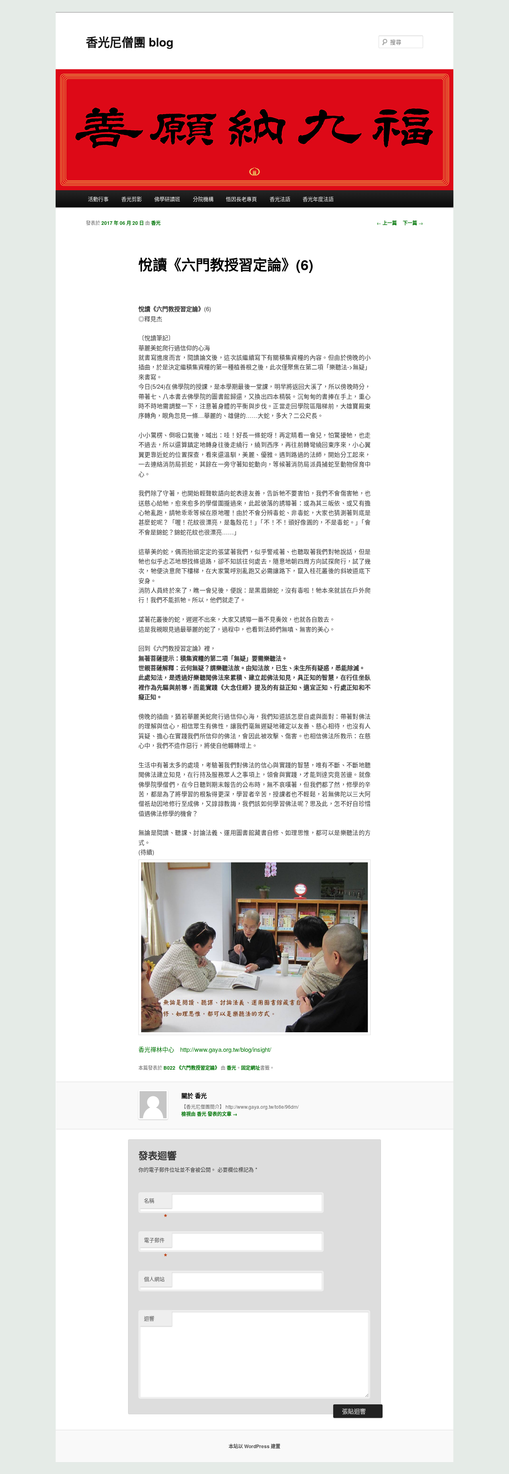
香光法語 (280, 199)
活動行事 (98, 199)
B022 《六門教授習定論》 (191, 1067)
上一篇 (387, 222)
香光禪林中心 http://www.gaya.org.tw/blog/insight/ (204, 1049)
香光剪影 (131, 199)
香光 (156, 222)
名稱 (155, 1202)
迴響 (149, 1318)
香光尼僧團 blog (129, 41)
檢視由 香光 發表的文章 (209, 1113)
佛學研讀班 (167, 199)
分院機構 (203, 199)
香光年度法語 (318, 199)
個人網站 (154, 1279)
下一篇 (413, 222)
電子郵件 (155, 1242)
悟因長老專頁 (241, 199)
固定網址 (250, 1067)
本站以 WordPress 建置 (254, 1446)
